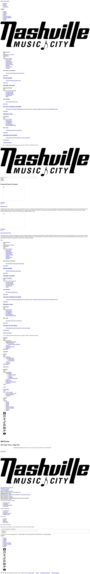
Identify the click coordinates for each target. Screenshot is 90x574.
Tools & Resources (10, 358)
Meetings (5, 337)
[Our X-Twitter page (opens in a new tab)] (4, 420)
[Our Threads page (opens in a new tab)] (4, 425)
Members (5, 369)
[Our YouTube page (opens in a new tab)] (4, 434)
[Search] (1, 147)
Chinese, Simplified (7, 17)
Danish (4, 19)
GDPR (37, 572)
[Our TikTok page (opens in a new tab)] (4, 422)
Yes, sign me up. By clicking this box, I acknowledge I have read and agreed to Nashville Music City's (26, 534)
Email (3, 530)
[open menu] (2, 147)
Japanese (5, 18)
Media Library (6, 366)
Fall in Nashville (7, 78)
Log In (4, 386)
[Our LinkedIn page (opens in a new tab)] (4, 428)
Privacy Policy (31, 572)
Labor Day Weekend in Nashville (12, 106)
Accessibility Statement (45, 572)
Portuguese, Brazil (7, 16)
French (4, 15)
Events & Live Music (8, 87)
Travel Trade (6, 389)
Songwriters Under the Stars (6, 232)
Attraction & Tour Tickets (10, 135)
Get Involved (8, 373)
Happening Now (6, 51)
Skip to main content (5, 1)
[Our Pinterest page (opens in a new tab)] (4, 431)
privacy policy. (48, 534)
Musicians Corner (8, 114)
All (4, 53)
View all (12, 54)
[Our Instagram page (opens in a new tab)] (4, 417)
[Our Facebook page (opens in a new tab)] (4, 414)
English (2, 9)
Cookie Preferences (55, 572)
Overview (9, 340)
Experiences (6, 55)
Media (5, 354)
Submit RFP (5, 351)
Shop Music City (16, 492)
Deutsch (5, 12)
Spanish (4, 14)
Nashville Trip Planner (7, 142)
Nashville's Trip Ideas (9, 85)
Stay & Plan (6, 116)
